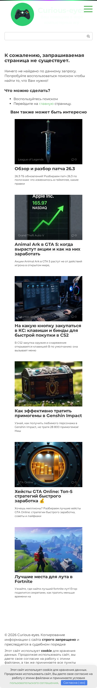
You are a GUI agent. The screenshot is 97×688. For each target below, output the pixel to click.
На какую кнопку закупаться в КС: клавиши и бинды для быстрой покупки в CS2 (48, 330)
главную (46, 103)
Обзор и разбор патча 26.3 (45, 168)
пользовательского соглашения (34, 682)
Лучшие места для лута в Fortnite (44, 579)
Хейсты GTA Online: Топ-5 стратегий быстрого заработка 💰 (43, 496)
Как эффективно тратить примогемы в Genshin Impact (48, 413)
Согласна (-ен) (74, 682)
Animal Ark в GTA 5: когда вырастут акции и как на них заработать (47, 249)
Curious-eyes (62, 10)
